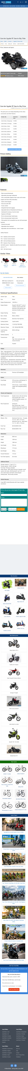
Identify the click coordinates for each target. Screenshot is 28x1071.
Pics (6, 44)
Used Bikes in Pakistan (20, 1034)
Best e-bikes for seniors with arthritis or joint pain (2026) (14, 921)
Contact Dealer (8, 287)
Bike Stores (23, 6)
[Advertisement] (14, 22)
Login (22, 2)
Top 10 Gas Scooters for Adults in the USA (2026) (13, 960)
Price (2, 44)
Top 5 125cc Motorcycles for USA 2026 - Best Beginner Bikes (13, 902)
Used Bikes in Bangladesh (21, 1032)
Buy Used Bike (12, 6)
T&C (17, 1055)
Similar (10, 44)
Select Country (18, 2)
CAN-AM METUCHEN (7, 277)
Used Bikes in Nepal (20, 1036)
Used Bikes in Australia (6, 1038)
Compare (20, 73)
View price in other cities (14, 149)
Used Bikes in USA (5, 1032)
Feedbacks (18, 1057)
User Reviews (20, 44)
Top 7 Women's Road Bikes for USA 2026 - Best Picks (13, 883)
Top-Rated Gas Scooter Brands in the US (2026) (14, 832)
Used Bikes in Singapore (7, 1052)
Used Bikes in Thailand (20, 1040)
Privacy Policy (21, 1055)
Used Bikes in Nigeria (6, 1050)
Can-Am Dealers (4, 273)
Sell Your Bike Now (14, 989)
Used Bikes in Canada (6, 1036)
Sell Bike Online (6, 6)
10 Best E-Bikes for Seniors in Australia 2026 (13, 941)
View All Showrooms (20, 285)
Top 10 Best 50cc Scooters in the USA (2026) (13, 866)
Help (17, 1050)
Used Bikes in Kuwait (6, 1057)
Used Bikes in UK (5, 1034)
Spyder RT (14, 265)
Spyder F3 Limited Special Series (22, 267)
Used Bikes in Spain (6, 1055)
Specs (14, 44)
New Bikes (18, 6)
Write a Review (21, 75)
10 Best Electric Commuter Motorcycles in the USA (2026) (13, 849)
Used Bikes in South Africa (7, 1048)
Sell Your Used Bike (14, 965)
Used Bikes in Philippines (21, 1038)
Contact (17, 1052)
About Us (18, 1048)
